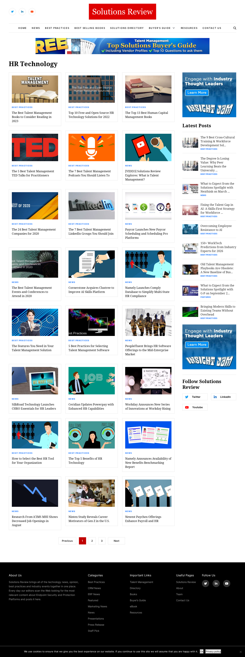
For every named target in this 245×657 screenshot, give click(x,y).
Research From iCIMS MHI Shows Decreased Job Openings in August (35, 521)
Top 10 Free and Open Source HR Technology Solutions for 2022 (91, 115)
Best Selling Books (89, 28)
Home (22, 28)
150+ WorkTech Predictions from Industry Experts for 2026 (218, 247)
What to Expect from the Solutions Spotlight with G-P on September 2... (217, 289)
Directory (135, 588)
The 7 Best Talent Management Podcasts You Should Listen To (90, 173)
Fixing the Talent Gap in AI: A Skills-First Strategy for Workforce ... (218, 208)
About (179, 588)
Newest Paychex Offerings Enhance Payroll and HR (143, 519)
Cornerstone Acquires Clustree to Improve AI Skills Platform (91, 290)
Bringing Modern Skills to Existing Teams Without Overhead (218, 310)
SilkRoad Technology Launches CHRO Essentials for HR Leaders (34, 406)
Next (116, 540)
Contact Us (211, 28)
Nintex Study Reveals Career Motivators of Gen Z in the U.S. (89, 519)
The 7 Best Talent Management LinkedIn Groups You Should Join (91, 231)
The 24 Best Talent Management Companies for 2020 (34, 231)
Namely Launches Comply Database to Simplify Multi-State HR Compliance (147, 292)
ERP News (94, 594)
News (36, 28)
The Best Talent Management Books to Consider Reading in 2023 (32, 117)
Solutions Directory (127, 28)
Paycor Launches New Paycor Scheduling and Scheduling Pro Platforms (146, 233)
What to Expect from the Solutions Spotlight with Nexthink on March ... (217, 187)
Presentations (96, 618)
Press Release (96, 624)
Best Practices (57, 28)
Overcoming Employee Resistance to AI (216, 228)
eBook (133, 606)
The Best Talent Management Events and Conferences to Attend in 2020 (32, 292)
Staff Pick (93, 630)
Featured (206, 297)
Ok (201, 651)
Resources (189, 28)
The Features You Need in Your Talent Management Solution (33, 348)
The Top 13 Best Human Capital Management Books (146, 115)
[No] (240, 652)
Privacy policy (213, 651)
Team (179, 594)
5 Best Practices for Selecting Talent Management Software (89, 348)
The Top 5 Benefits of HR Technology (85, 460)
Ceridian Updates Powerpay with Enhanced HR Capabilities (91, 406)
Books (133, 594)
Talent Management (141, 582)
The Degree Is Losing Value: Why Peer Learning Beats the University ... (215, 164)
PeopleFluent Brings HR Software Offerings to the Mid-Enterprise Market (148, 350)
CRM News (94, 588)
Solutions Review (186, 582)
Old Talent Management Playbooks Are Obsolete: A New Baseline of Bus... (217, 268)
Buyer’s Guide (160, 28)
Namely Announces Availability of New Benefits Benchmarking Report (148, 463)
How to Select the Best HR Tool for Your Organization (33, 460)
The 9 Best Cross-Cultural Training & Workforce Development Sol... (218, 141)
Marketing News (97, 606)
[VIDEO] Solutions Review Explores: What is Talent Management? (143, 175)
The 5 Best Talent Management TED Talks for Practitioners (33, 173)
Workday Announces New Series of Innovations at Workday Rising (148, 406)
